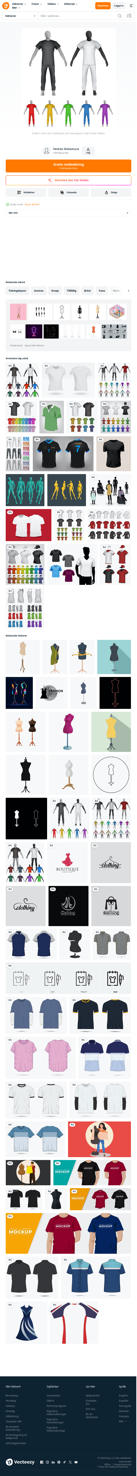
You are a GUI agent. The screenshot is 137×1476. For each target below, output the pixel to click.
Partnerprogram (55, 1406)
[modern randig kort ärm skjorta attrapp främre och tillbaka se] (96, 1278)
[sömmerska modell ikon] (26, 775)
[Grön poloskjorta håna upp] (51, 417)
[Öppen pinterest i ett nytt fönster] (58, 1462)
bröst (87, 290)
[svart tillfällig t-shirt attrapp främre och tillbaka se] (24, 1199)
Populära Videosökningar (55, 1429)
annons (39, 290)
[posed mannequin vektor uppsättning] (25, 490)
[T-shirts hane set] (72, 564)
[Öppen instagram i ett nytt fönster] (47, 1462)
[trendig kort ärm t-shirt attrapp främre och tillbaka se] (35, 1139)
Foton (35, 4)
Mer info (13, 212)
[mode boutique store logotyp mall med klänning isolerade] (67, 862)
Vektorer (17, 4)
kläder (117, 290)
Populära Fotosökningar (54, 1421)
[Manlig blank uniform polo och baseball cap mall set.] (115, 564)
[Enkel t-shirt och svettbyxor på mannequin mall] (69, 818)
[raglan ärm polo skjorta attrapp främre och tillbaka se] (31, 944)
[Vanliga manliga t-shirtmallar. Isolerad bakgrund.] (21, 417)
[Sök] (120, 16)
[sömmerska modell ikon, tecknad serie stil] (68, 732)
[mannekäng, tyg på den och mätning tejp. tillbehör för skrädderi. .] (55, 657)
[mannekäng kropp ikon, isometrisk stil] (23, 657)
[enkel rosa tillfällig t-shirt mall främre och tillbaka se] (41, 1058)
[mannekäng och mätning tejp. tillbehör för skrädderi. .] (82, 657)
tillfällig (71, 290)
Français (121, 1416)
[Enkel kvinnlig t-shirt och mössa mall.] (25, 564)
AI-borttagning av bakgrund (16, 1436)
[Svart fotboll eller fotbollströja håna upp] (63, 453)
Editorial (69, 4)
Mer (14, 7)
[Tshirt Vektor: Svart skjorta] (113, 453)
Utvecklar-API (14, 1421)
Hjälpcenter (91, 1395)
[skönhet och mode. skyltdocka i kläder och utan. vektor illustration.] (110, 490)
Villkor (105, 1464)
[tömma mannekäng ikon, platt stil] (114, 657)
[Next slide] (123, 290)
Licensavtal (52, 1395)
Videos (51, 4)
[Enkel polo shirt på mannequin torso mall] (22, 380)
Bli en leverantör (90, 1415)
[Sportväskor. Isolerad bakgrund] (18, 453)
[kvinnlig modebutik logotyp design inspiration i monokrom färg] (51, 693)
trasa (102, 290)
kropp (55, 290)
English (120, 1395)
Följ (88, 152)
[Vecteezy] (5, 5)
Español (121, 1400)
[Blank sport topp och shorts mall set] (25, 608)
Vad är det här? (32, 204)
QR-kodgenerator (16, 1443)
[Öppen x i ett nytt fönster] (70, 1462)
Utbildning (12, 1416)
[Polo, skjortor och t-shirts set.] (109, 525)
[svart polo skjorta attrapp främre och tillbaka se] (32, 1278)
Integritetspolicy (120, 1464)
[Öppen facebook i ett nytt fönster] (41, 1462)
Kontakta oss (89, 1402)
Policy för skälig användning (111, 1466)
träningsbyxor (17, 290)
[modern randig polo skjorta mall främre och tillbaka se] (112, 944)
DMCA (49, 1400)
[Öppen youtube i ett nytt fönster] (76, 1462)
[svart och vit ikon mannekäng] (75, 944)
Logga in (118, 5)
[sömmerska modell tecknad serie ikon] (68, 775)
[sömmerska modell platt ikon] (111, 732)
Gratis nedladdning (68, 166)
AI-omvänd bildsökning (13, 1428)
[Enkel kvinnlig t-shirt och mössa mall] (115, 417)
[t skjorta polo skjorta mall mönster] (74, 1323)
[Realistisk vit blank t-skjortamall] (28, 525)
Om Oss (88, 1409)
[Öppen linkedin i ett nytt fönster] (53, 1462)
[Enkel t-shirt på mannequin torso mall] (114, 380)
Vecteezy (11, 1400)
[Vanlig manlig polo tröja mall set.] (82, 417)
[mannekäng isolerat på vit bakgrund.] (26, 732)
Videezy (10, 1406)
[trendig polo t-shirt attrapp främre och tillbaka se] (105, 1058)
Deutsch (121, 1411)
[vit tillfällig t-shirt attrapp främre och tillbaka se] (36, 1100)
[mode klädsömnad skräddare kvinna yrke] (99, 1139)
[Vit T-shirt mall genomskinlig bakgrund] (68, 380)
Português (122, 1406)
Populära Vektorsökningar (55, 1412)
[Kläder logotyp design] (111, 862)
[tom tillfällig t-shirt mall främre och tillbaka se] (36, 1015)
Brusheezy (12, 1395)
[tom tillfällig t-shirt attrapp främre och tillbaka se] (100, 1015)
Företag (10, 1411)
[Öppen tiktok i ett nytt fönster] (64, 1462)
